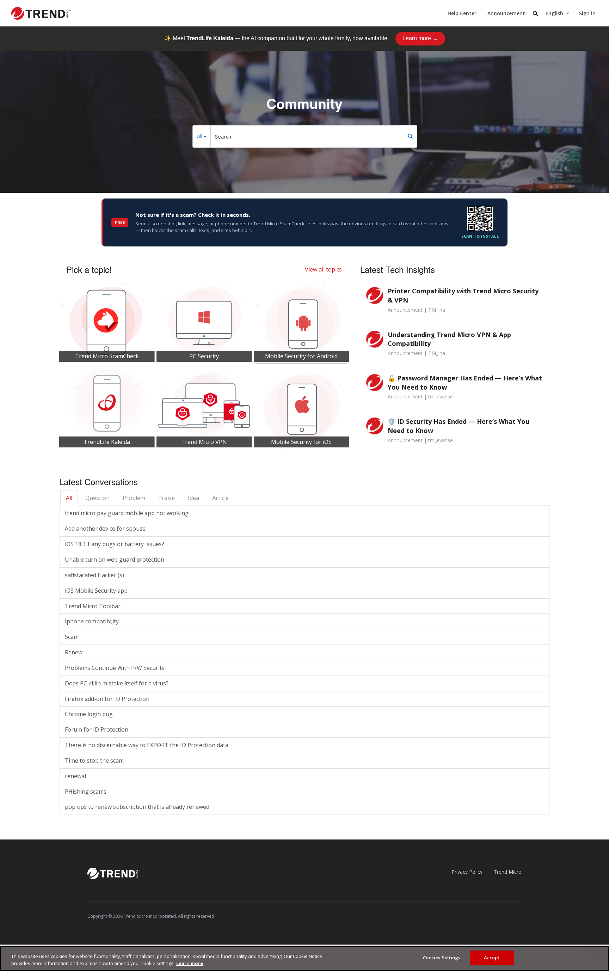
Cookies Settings (442, 957)
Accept (492, 957)
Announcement (506, 13)
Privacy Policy (466, 871)
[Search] (410, 136)
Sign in (587, 13)
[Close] (597, 957)
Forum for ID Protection (96, 729)
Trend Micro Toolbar (93, 606)
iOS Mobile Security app (96, 590)
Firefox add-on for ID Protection (107, 699)
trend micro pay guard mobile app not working (127, 513)
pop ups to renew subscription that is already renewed (137, 807)
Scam (72, 637)
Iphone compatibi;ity (92, 621)
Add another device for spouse (105, 528)
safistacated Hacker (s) (94, 575)
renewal (75, 776)
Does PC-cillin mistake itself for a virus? (116, 683)
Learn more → (420, 38)
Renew (73, 652)
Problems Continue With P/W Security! (115, 668)
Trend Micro (508, 871)
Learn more (189, 963)
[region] (304, 958)
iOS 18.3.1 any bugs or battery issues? (114, 544)
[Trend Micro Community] (41, 13)
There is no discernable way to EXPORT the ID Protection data (146, 745)
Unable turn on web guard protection (114, 559)
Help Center (462, 13)
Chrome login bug (89, 714)
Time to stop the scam (94, 760)
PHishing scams (85, 791)
